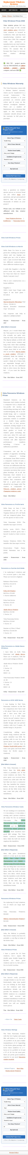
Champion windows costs (12, 491)
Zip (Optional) (14, 169)
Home (4, 16)
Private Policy (14, 1152)
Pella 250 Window (10, 591)
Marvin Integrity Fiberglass (13, 302)
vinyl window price (11, 30)
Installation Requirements (14, 156)
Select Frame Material (14, 144)
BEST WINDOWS (13, 10)
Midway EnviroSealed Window (14, 919)
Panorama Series (19, 221)
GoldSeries (7, 221)
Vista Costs (18, 1019)
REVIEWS (4, 10)
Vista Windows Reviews (14, 218)
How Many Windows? (14, 163)
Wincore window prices (12, 489)
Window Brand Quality (14, 150)
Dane (19, 195)
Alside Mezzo (20, 654)
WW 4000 (21, 770)
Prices (9, 16)
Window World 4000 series (13, 746)
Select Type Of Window (14, 138)
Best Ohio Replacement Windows (14, 1070)
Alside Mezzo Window (11, 609)
